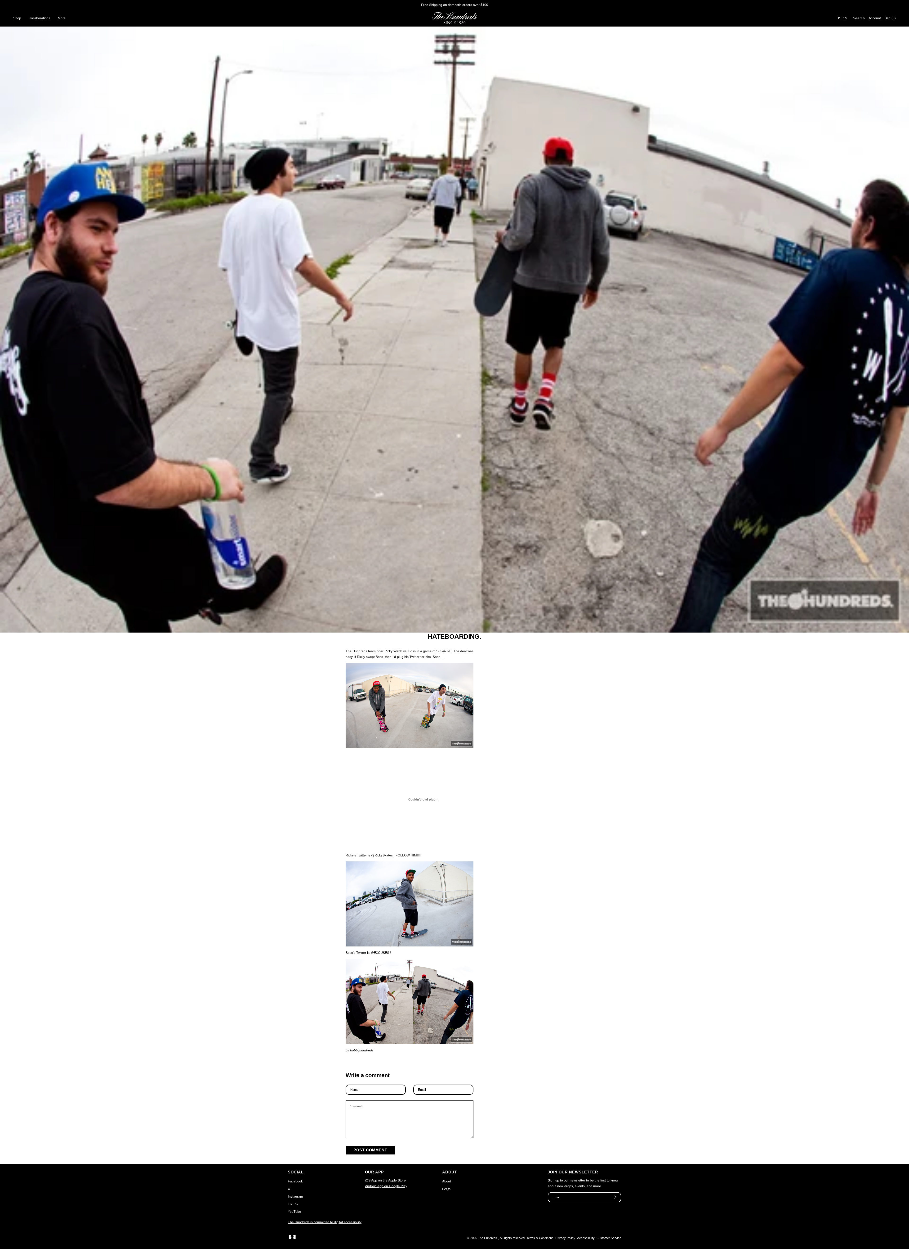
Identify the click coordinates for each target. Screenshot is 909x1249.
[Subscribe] (615, 1197)
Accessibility (586, 1238)
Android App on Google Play (386, 1186)
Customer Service (609, 1238)
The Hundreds (487, 1238)
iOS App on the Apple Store (385, 1180)
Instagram (295, 1196)
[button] (890, 18)
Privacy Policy (565, 1238)
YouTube (294, 1211)
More (62, 18)
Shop (17, 18)
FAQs (446, 1189)
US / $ (842, 18)
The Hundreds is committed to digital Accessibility (324, 1222)
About (446, 1181)
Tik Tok (293, 1204)
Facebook (295, 1181)
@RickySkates (382, 855)
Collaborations (39, 18)
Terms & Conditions (539, 1238)
